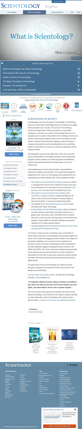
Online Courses (43, 387)
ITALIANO (22, 389)
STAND (61, 399)
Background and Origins (11, 165)
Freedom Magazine (65, 397)
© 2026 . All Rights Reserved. (20, 426)
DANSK (7, 382)
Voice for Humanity (44, 379)
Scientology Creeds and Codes (13, 181)
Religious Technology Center (67, 388)
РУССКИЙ (8, 391)
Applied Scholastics (23, 111)
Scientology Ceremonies (11, 174)
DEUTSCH (8, 397)
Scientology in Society (10, 184)
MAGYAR (22, 375)
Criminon (32, 111)
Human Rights (58, 111)
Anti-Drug (49, 110)
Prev (34, 94)
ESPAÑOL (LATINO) (25, 381)
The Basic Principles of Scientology (19, 81)
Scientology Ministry (10, 178)
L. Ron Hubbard (11, 12)
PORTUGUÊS (23, 391)
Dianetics (62, 375)
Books (79, 12)
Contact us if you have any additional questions (57, 300)
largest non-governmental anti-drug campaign (52, 182)
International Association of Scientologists (66, 394)
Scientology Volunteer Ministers (68, 392)
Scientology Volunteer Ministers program (48, 209)
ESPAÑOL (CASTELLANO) (24, 384)
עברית (7, 387)
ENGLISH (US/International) (9, 375)
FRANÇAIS (8, 384)
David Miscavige (64, 386)
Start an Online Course (65, 390)
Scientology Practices (10, 171)
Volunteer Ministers (57, 12)
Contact (41, 391)
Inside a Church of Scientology (17, 77)
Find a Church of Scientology (46, 393)
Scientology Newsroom (66, 383)
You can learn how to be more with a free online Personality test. (69, 414)
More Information (43, 389)
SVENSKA (22, 379)
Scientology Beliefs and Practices (45, 376)
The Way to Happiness (14, 111)
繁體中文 (7, 393)
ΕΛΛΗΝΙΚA (23, 387)
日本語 (7, 389)
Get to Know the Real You (53, 410)
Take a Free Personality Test (59, 426)
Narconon (41, 109)
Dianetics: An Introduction (14, 85)
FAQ (72, 12)
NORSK (22, 377)
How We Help (4, 112)
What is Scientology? (34, 12)
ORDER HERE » (14, 154)
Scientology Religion (65, 379)
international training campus (56, 204)
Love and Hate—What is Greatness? (19, 89)
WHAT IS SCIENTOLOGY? (14, 116)
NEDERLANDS (9, 395)
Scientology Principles (10, 168)
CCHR (66, 110)
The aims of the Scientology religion (41, 275)
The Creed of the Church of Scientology (21, 73)
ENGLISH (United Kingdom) (9, 379)
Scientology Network (65, 377)
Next (48, 94)
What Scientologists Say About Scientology (22, 68)
